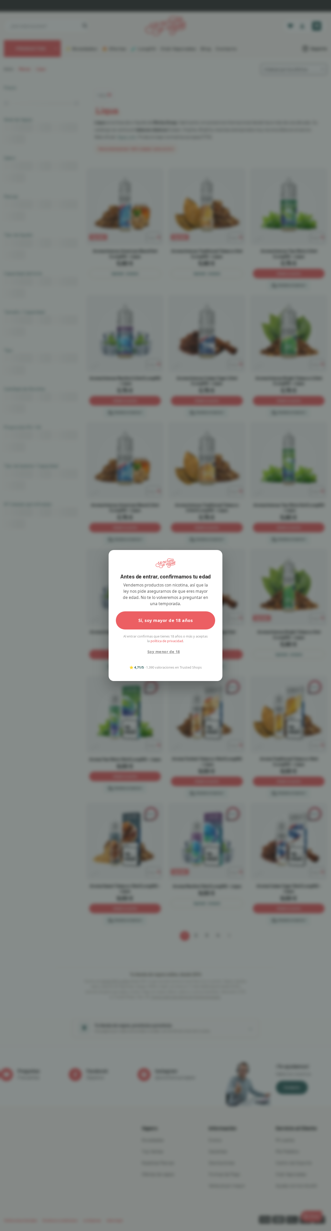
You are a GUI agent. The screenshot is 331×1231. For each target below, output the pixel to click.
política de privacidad (167, 641)
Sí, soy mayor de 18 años (165, 620)
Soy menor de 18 (163, 651)
